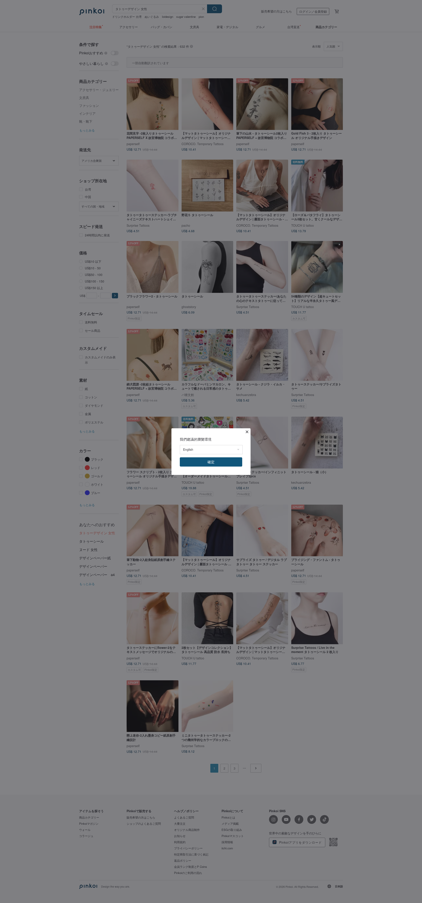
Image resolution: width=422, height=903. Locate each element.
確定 (211, 461)
